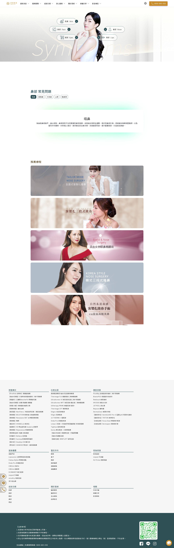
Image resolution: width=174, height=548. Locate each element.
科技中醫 (96, 490)
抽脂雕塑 (54, 469)
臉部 (63, 29)
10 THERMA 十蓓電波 (58, 418)
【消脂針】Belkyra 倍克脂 (18, 436)
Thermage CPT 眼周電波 (60, 409)
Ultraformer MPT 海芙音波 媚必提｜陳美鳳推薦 (67, 403)
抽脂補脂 (54, 466)
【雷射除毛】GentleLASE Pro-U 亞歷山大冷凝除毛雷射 (112, 415)
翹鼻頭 (64, 97)
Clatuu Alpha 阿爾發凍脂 (17, 460)
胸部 (52, 460)
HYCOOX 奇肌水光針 (100, 403)
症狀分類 (47, 3)
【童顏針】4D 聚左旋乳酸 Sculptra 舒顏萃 (23, 427)
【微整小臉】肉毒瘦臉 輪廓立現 (19, 406)
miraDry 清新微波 (15, 478)
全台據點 (54, 496)
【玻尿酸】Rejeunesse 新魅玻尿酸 (21, 430)
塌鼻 (33, 97)
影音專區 (95, 3)
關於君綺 (71, 3)
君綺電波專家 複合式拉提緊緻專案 (62, 393)
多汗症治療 (12, 481)
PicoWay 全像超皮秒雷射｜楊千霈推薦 (106, 393)
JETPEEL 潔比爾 (99, 406)
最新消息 (23, 3)
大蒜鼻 (49, 97)
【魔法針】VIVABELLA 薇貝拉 (19, 424)
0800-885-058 (160, 3)
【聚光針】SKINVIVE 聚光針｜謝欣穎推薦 (23, 445)
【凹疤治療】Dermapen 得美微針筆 (105, 424)
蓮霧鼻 (41, 97)
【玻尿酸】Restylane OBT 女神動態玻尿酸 (24, 418)
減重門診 (12, 454)
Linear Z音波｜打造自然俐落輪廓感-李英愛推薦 (67, 424)
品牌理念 (54, 499)
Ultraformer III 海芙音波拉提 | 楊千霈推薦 (66, 400)
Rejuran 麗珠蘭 (98, 409)
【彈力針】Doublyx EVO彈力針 (19, 442)
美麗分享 (83, 3)
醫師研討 (54, 493)
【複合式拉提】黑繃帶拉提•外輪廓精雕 (64, 433)
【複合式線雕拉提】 (58, 436)
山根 (57, 97)
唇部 (106, 37)
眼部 (70, 37)
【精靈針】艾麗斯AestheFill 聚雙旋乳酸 (22, 400)
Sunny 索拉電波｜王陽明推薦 (61, 430)
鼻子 (52, 457)
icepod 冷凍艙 (14, 475)
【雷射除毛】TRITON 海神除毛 (104, 418)
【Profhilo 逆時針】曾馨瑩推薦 (20, 393)
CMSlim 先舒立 (14, 466)
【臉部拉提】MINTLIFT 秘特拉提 (62, 439)
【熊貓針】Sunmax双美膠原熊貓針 (21, 439)
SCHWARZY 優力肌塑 (16, 472)
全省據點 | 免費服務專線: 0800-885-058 (32, 545)
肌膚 (70, 21)
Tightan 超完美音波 (58, 427)
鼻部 (113, 29)
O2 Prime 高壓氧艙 (100, 460)
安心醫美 (59, 3)
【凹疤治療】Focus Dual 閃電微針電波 (106, 421)
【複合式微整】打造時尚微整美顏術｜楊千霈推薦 (25, 397)
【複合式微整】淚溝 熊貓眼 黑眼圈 (20, 403)
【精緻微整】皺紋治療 (16, 409)
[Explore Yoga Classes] (87, 181)
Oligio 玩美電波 (56, 415)
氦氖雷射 (96, 454)
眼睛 (52, 454)
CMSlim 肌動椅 (14, 469)
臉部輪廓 (54, 463)
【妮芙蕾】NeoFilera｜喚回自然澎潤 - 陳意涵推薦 (26, 412)
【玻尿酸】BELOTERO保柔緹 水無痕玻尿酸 (24, 415)
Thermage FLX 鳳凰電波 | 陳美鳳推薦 (64, 397)
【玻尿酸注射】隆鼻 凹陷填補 (19, 433)
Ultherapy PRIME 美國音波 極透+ (63, 406)
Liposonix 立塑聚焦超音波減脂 (19, 457)
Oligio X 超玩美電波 (58, 412)
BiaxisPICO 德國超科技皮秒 (102, 397)
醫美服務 (35, 3)
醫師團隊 (54, 490)
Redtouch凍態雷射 (100, 400)
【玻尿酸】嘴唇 (14, 421)
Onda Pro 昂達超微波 (58, 421)
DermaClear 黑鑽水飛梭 (101, 412)
